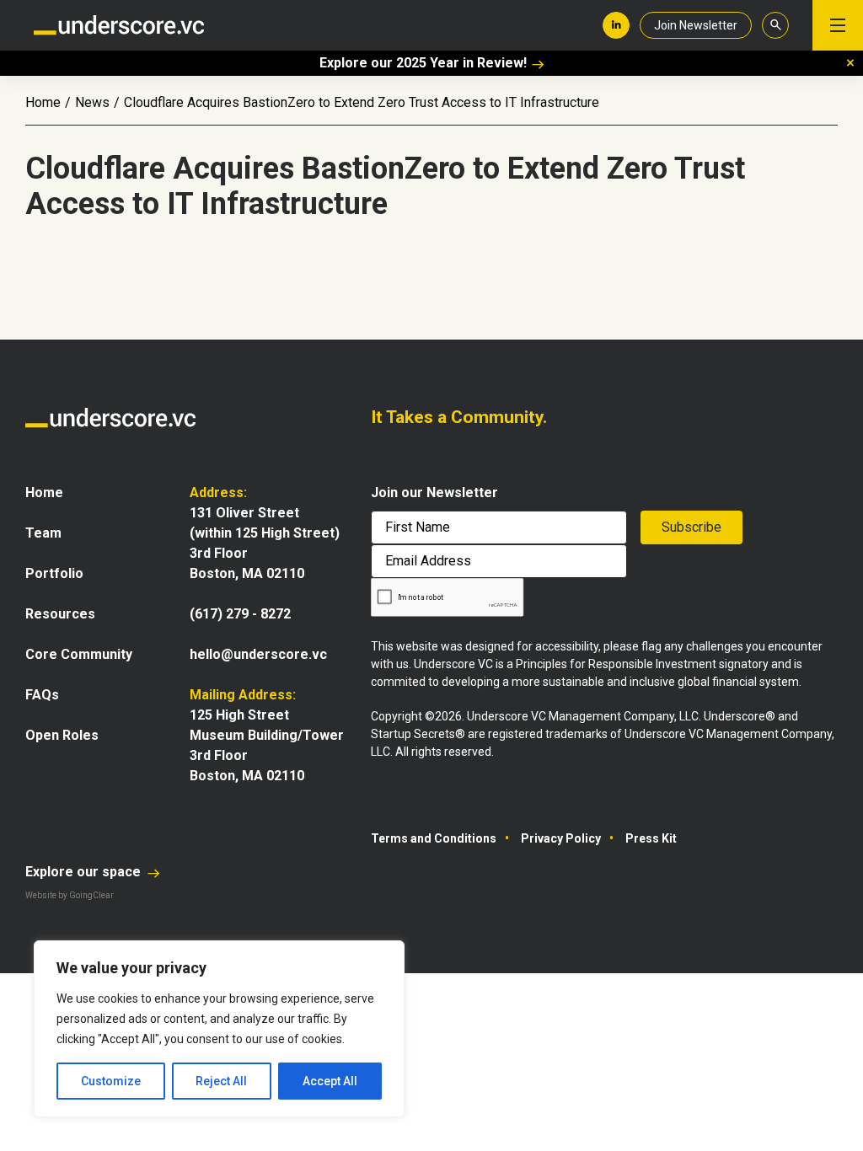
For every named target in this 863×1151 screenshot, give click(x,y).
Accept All (330, 1081)
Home (43, 102)
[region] (219, 1028)
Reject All (221, 1081)
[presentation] (447, 598)
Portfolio (54, 573)
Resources (60, 614)
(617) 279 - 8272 (240, 614)
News (92, 102)
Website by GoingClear (69, 895)
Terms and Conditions (433, 838)
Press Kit (651, 838)
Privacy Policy (561, 838)
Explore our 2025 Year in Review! (423, 63)
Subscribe (691, 527)
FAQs (42, 695)
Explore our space (84, 872)
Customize (111, 1081)
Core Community (78, 654)
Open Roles (62, 735)
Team (43, 533)
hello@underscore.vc (258, 654)
